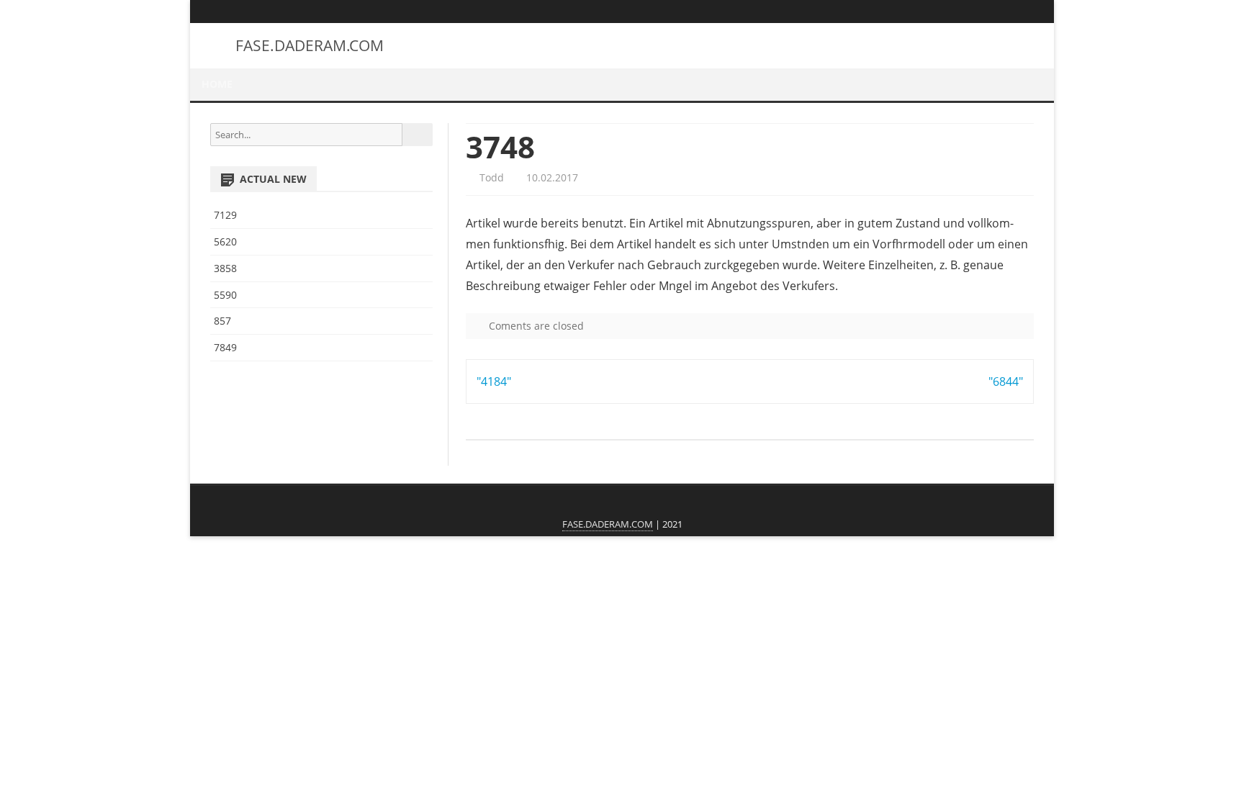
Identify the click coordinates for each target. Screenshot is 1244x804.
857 (222, 321)
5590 (225, 295)
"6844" (1005, 381)
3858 (225, 268)
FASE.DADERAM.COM (309, 45)
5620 (225, 241)
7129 (225, 215)
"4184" (494, 381)
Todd (490, 177)
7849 (225, 347)
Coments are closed (535, 326)
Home (217, 84)
